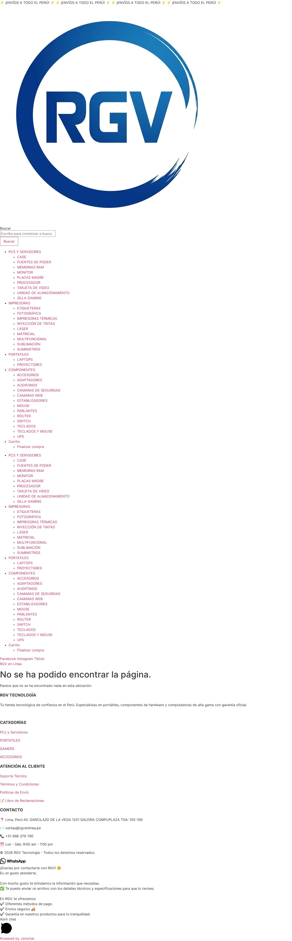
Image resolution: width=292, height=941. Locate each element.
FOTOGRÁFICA (29, 313)
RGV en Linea (11, 664)
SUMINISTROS (28, 349)
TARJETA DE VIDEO (33, 288)
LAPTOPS (25, 359)
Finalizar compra (30, 447)
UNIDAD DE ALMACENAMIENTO (43, 293)
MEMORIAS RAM (30, 267)
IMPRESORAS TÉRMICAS (37, 318)
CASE (21, 257)
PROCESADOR (28, 282)
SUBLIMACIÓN (28, 344)
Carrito (14, 441)
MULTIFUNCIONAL (32, 339)
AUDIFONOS (27, 385)
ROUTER (24, 416)
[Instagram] (6, 713)
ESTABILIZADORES (32, 400)
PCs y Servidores (14, 732)
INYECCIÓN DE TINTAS (36, 323)
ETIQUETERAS (28, 308)
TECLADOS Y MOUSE (35, 431)
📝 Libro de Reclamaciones (22, 800)
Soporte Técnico (13, 776)
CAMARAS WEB (30, 395)
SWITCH (24, 421)
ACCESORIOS (28, 375)
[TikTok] (9, 713)
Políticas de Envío (14, 792)
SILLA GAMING (29, 298)
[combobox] (28, 233)
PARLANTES (27, 411)
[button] (146, 926)
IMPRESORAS (19, 303)
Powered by (17, 938)
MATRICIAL (26, 334)
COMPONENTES (22, 370)
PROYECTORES (29, 364)
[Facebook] (2, 713)
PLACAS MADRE (30, 277)
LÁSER (22, 329)
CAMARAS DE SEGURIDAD (38, 390)
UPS (20, 436)
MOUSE (23, 405)
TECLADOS (26, 426)
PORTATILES (19, 354)
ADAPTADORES (29, 380)
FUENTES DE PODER (34, 262)
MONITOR (25, 272)
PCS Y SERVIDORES (25, 252)
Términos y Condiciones (19, 784)
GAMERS (7, 749)
